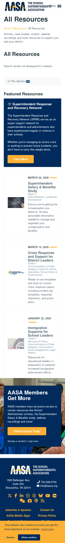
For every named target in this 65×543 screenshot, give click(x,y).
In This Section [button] (17, 81)
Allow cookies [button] (29, 537)
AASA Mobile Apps (18, 515)
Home (8, 28)
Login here (33, 441)
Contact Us (47, 510)
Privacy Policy (47, 515)
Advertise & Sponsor (18, 510)
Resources (20, 28)
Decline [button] (11, 537)
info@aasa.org (48, 486)
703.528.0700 (48, 482)
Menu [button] (52, 6)
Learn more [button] (47, 529)
